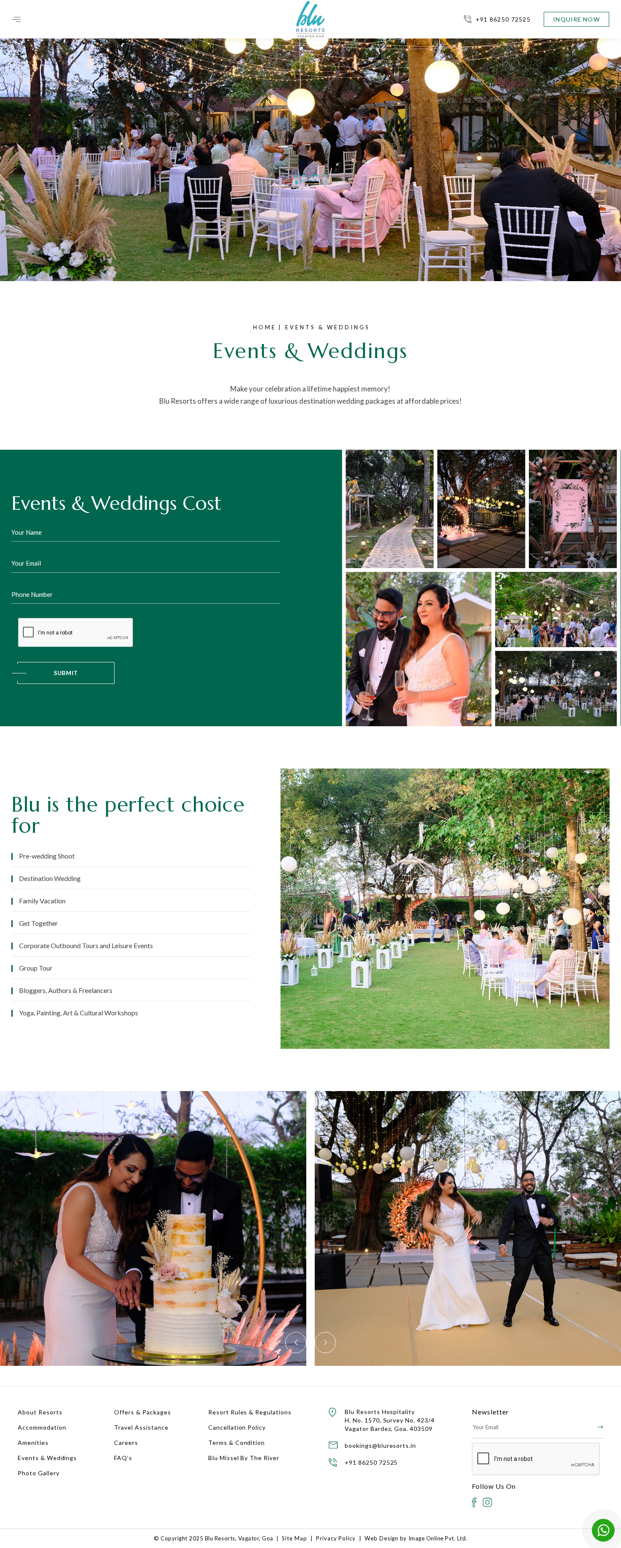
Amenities (33, 1442)
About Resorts (40, 1412)
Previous (295, 1342)
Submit (66, 672)
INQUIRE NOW (576, 19)
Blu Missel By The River (243, 1457)
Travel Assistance (141, 1427)
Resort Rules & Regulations (249, 1412)
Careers (126, 1442)
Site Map (294, 1538)
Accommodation (42, 1427)
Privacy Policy (336, 1538)
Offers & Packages (142, 1412)
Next (325, 1342)
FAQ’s (123, 1457)
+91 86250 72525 (503, 19)
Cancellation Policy (237, 1427)
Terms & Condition (236, 1442)
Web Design (382, 1538)
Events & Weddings (47, 1457)
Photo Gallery (38, 1473)
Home (264, 327)
